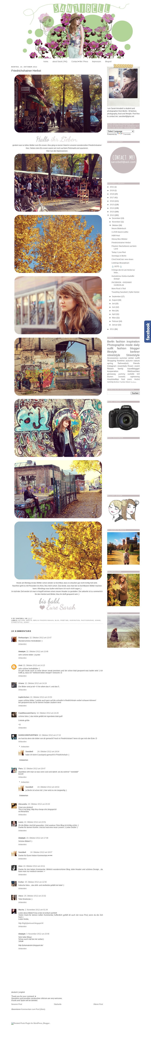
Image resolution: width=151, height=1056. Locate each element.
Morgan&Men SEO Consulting (72, 618)
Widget (86, 618)
